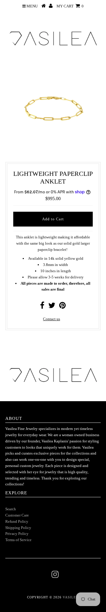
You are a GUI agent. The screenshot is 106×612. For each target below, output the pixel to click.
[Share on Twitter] (51, 307)
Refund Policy (16, 521)
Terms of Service (18, 540)
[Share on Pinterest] (62, 307)
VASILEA (71, 597)
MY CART (70, 6)
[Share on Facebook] (42, 307)
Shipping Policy (18, 527)
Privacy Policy (17, 533)
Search (10, 509)
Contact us (51, 319)
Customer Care (17, 515)
